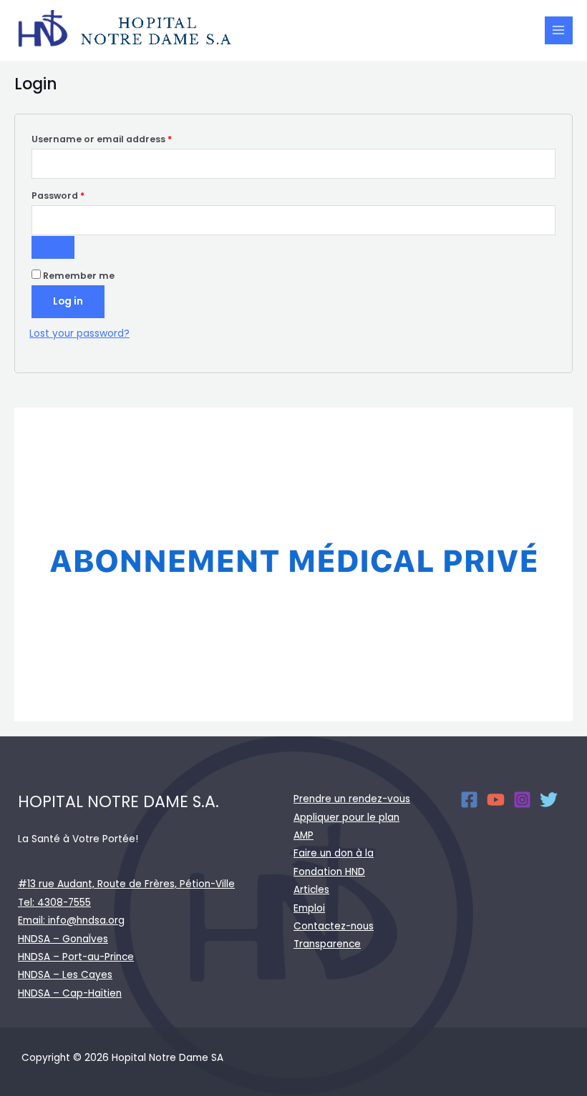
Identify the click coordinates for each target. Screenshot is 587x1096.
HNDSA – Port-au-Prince (76, 957)
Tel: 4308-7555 (54, 902)
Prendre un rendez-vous (352, 799)
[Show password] (52, 247)
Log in (68, 301)
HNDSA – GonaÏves (63, 939)
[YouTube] (496, 800)
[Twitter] (549, 800)
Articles (311, 890)
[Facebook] (469, 800)
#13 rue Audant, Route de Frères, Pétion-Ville (126, 884)
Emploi (309, 908)
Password (79, 195)
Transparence (327, 944)
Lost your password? (79, 333)
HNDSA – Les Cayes (65, 975)
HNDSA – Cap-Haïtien (70, 993)
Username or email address (122, 138)
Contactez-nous (334, 926)
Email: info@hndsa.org (71, 920)
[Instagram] (522, 800)
